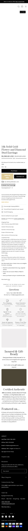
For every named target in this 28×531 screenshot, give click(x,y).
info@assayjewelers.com (8, 503)
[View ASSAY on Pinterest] (9, 516)
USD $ (11, 513)
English (3, 513)
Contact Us (20, 176)
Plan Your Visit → (6, 506)
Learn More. (21, 325)
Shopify (14, 520)
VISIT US (4, 493)
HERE (5, 485)
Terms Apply (23, 305)
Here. (6, 253)
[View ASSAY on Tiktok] (6, 516)
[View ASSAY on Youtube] (13, 516)
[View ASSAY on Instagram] (2, 516)
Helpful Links (5, 457)
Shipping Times (5, 222)
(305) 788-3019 (5, 501)
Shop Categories (6, 477)
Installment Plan (5, 237)
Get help (5, 314)
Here (9, 279)
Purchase (14, 171)
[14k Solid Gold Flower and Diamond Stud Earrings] (4, 139)
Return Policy (4, 255)
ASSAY (3, 436)
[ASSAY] (8, 6)
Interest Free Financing (8, 185)
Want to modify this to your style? (9, 215)
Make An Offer (7, 176)
